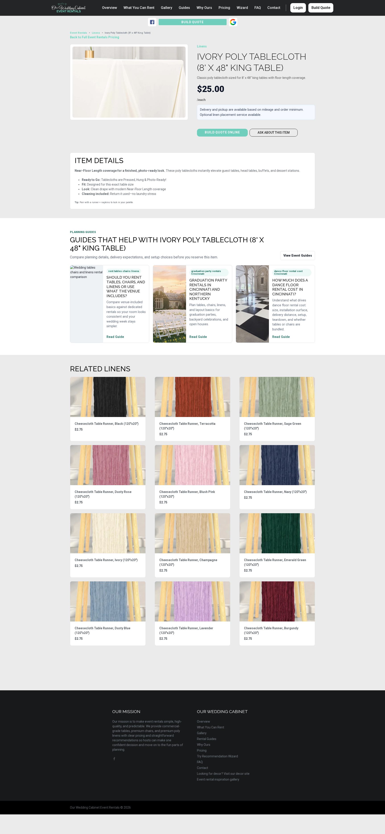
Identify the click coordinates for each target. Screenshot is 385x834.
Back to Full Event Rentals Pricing (94, 37)
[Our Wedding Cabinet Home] (71, 8)
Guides (184, 8)
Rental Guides (206, 739)
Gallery (166, 8)
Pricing (224, 8)
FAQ (257, 8)
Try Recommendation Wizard (217, 756)
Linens (96, 32)
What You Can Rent (138, 8)
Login (298, 8)
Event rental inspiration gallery (218, 779)
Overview (109, 8)
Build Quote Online (222, 132)
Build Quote (320, 8)
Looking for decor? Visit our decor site (223, 773)
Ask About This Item (274, 132)
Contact (273, 8)
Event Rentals (78, 32)
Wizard (242, 8)
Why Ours (204, 8)
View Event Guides (297, 255)
